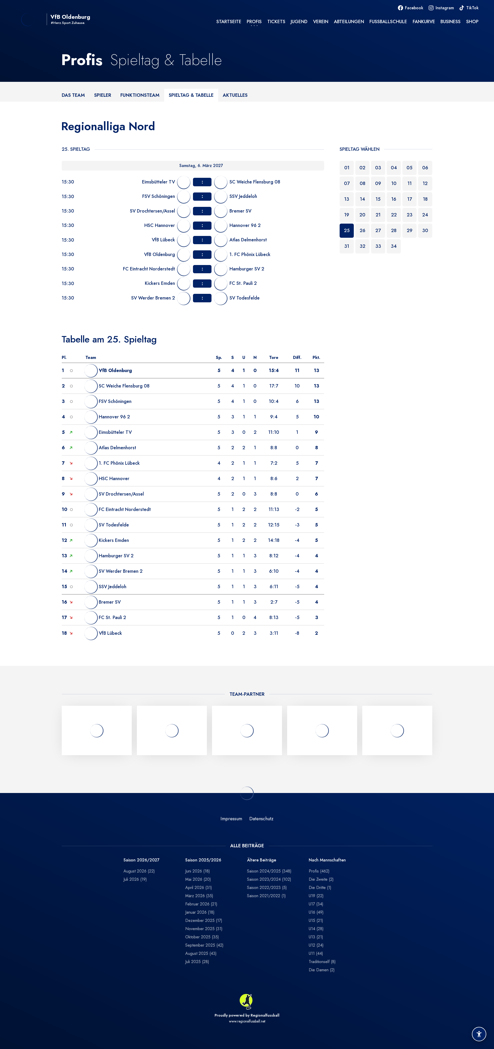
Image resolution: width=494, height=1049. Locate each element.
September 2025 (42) (204, 945)
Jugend (299, 21)
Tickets (276, 21)
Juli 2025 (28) (197, 962)
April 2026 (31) (198, 888)
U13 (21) (316, 937)
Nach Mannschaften (327, 860)
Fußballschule (388, 21)
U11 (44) (316, 953)
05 (409, 167)
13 (346, 199)
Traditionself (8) (322, 962)
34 (394, 246)
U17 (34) (316, 904)
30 (425, 230)
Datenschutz (261, 818)
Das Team (73, 95)
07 (347, 183)
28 (393, 230)
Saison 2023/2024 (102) (269, 879)
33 (378, 246)
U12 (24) (316, 945)
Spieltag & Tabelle (191, 95)
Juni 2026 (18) (197, 871)
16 (393, 199)
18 (425, 199)
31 (346, 246)
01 (346, 167)
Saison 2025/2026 (203, 860)
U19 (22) (316, 896)
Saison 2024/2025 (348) (269, 871)
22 (394, 214)
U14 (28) (316, 929)
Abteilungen (349, 21)
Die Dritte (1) (320, 888)
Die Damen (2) (322, 970)
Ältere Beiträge (261, 860)
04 (394, 167)
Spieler (102, 95)
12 (425, 183)
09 (378, 183)
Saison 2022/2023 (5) (267, 888)
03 (378, 167)
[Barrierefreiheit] (479, 1034)
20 (362, 214)
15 (378, 199)
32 (362, 246)
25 (347, 230)
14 (362, 199)
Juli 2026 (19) (135, 879)
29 (409, 230)
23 (409, 214)
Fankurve (424, 21)
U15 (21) (316, 920)
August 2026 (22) (139, 871)
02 (362, 167)
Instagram (445, 8)
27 (378, 230)
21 (378, 214)
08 (362, 183)
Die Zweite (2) (321, 879)
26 (362, 230)
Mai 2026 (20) (198, 879)
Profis (254, 21)
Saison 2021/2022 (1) (266, 896)
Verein (320, 21)
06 (425, 167)
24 (425, 214)
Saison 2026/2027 (141, 860)
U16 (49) (316, 912)
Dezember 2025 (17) (203, 920)
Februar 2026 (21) (201, 904)
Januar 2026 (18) (200, 912)
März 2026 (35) (199, 896)
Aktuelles (235, 95)
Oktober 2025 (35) (202, 937)
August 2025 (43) (201, 953)
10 (393, 183)
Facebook (414, 8)
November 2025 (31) (204, 929)
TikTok (472, 8)
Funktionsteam (140, 95)
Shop (472, 21)
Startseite (228, 21)
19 (346, 214)
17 (409, 199)
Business (450, 21)
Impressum (231, 818)
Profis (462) (319, 871)
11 (410, 183)
